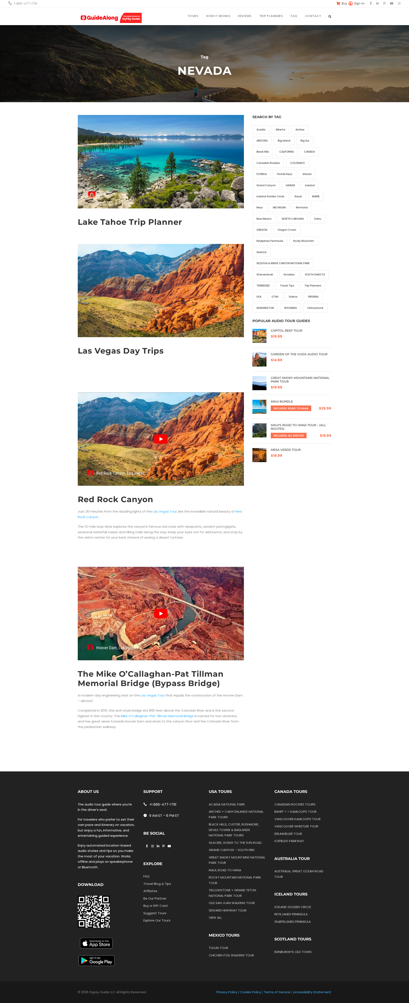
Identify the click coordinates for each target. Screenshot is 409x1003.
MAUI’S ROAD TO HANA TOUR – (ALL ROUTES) (298, 427)
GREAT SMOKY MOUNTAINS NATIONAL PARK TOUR (300, 379)
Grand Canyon (266, 185)
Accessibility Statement (312, 992)
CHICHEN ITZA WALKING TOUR (231, 955)
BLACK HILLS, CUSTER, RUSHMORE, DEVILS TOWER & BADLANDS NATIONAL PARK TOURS (234, 829)
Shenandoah (264, 274)
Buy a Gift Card (155, 905)
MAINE (316, 196)
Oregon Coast (287, 230)
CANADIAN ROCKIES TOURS (294, 804)
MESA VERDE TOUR (286, 450)
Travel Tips (287, 285)
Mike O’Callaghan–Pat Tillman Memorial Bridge (157, 716)
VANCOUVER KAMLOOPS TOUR (297, 819)
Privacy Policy (226, 992)
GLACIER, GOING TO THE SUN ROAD (235, 842)
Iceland (310, 185)
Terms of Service (277, 992)
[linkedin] (377, 3)
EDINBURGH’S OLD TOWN (292, 952)
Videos (293, 296)
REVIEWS (245, 16)
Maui (259, 207)
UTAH (275, 296)
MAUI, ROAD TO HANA (225, 870)
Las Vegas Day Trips (121, 350)
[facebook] (371, 3)
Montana (302, 207)
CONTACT (313, 16)
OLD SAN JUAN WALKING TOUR (232, 903)
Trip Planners (312, 285)
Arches (299, 129)
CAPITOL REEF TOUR (286, 330)
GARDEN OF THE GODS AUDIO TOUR (299, 354)
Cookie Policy (250, 992)
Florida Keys (284, 174)
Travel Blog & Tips (157, 883)
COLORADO (297, 163)
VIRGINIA (313, 296)
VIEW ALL (215, 917)
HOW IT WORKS (218, 16)
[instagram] (399, 3)
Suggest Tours (154, 913)
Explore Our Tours (156, 920)
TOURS (193, 16)
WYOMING (290, 308)
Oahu (317, 219)
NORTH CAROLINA (293, 219)
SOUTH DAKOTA (315, 274)
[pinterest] (384, 3)
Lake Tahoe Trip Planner (130, 222)
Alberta (280, 129)
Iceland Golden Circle (270, 196)
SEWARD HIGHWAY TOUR (227, 910)
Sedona (261, 252)
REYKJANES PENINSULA (291, 914)
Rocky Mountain (303, 241)
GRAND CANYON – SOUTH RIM (231, 850)
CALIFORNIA (286, 151)
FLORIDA (261, 174)
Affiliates (150, 891)
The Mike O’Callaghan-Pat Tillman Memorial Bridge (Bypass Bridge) (151, 678)
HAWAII (290, 185)
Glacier (307, 174)
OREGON (261, 230)
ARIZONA (262, 140)
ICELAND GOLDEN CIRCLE (292, 907)
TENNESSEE (263, 285)
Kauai (298, 196)
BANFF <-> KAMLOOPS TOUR (295, 811)
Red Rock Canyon (115, 499)
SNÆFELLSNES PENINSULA (292, 921)
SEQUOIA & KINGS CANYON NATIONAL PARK (283, 263)
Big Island (284, 140)
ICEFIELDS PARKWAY (289, 841)
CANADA (309, 151)
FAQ (294, 16)
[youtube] (391, 3)
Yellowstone (315, 308)
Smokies (289, 274)
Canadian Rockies (268, 163)
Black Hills (262, 151)
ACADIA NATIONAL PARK (227, 804)
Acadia (260, 129)
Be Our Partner (154, 898)
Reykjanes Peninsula (269, 241)
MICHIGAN (279, 207)
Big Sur (305, 140)
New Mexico (264, 219)
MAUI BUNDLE (282, 401)
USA (258, 296)
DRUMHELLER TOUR (288, 833)
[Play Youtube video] (161, 439)
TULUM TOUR (218, 948)
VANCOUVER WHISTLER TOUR (296, 826)
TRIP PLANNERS (271, 16)
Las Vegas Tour (165, 511)
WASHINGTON (265, 308)
